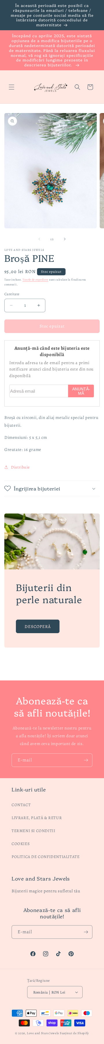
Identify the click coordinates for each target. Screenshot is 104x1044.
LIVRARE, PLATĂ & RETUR (37, 818)
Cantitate (12, 293)
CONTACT (21, 805)
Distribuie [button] (20, 467)
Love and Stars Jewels (43, 1033)
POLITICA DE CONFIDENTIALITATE (45, 856)
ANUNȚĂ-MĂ (81, 391)
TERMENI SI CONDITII (33, 831)
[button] (11, 87)
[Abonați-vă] (85, 760)
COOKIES (20, 844)
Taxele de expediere (35, 279)
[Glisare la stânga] (39, 239)
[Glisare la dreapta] (64, 239)
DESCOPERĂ (38, 626)
